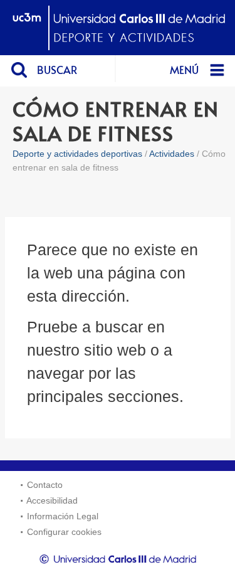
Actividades (171, 154)
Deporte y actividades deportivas (77, 154)
